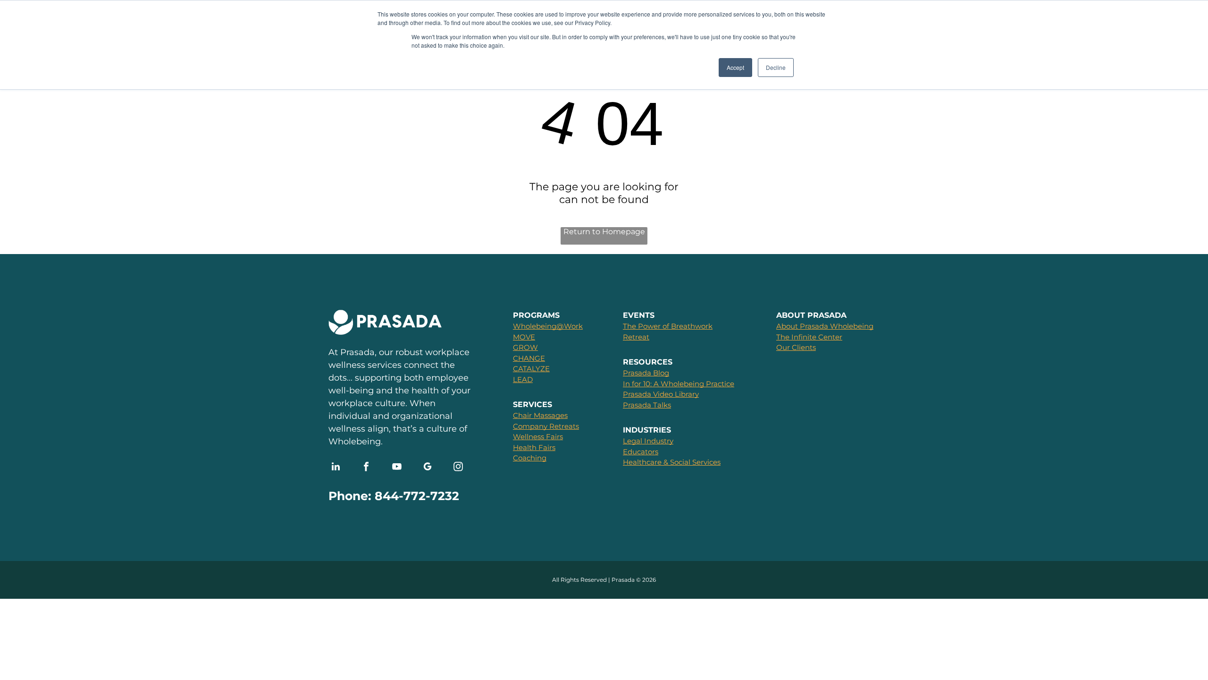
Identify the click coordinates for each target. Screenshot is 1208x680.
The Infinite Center (809, 336)
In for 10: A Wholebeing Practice (678, 383)
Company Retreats (546, 426)
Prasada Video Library (661, 394)
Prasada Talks (647, 404)
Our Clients (796, 347)
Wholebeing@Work (548, 326)
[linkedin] (335, 467)
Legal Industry (648, 440)
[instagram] (458, 467)
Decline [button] (776, 67)
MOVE (524, 336)
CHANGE (529, 358)
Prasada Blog (646, 372)
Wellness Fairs (538, 436)
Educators (640, 451)
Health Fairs (534, 447)
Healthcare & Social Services (672, 462)
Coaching (529, 457)
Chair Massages (540, 415)
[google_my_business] (427, 467)
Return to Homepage (604, 231)
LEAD (523, 379)
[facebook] (366, 467)
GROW (525, 347)
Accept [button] (735, 67)
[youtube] (397, 467)
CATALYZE (531, 368)
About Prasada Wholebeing (824, 326)
